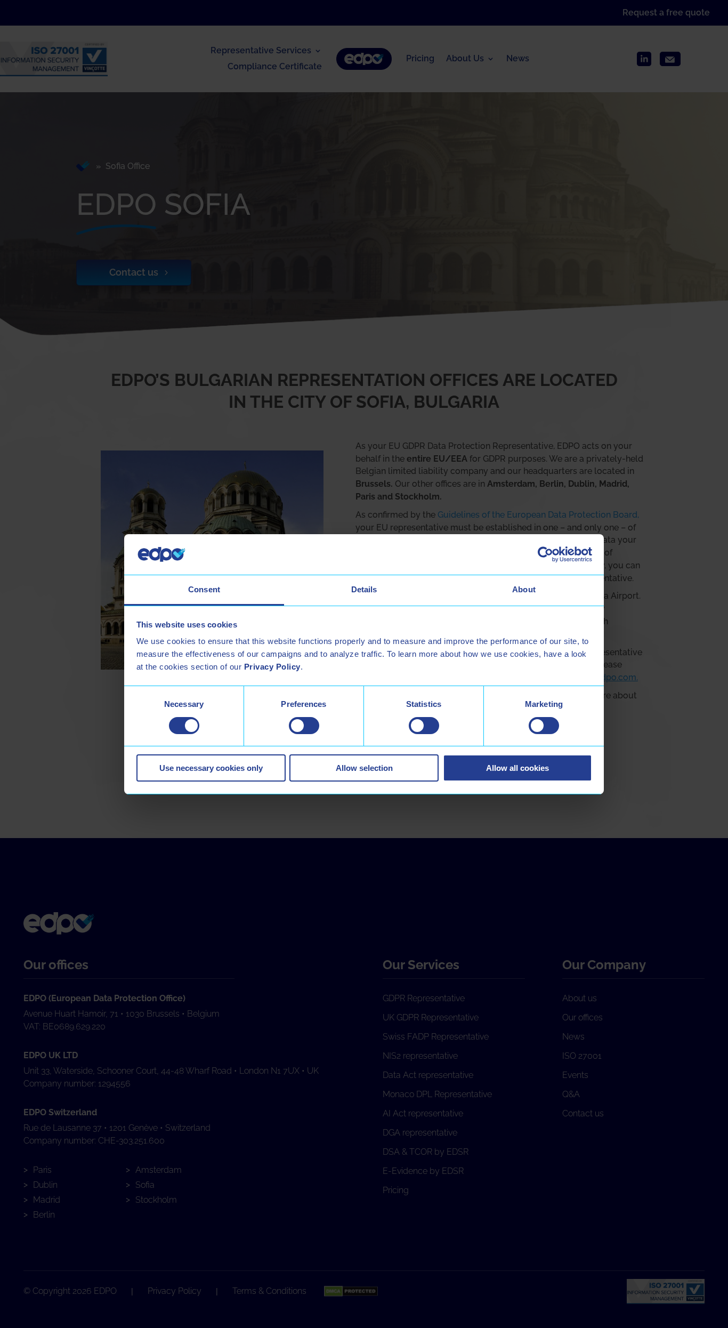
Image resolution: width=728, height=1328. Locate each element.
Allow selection (364, 767)
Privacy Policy (174, 1291)
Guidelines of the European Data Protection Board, (538, 515)
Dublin (45, 1185)
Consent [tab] (204, 589)
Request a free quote (666, 12)
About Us (465, 59)
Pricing (420, 59)
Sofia (145, 1185)
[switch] (304, 725)
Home (84, 166)
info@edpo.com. (606, 677)
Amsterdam (158, 1170)
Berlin (44, 1215)
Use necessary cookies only (211, 767)
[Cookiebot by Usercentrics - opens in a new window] (545, 554)
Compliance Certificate (275, 67)
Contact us (133, 272)
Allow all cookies (517, 767)
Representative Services (261, 51)
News (517, 59)
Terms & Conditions (269, 1291)
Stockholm (156, 1200)
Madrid (46, 1200)
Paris (42, 1170)
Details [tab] (364, 589)
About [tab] (524, 589)
